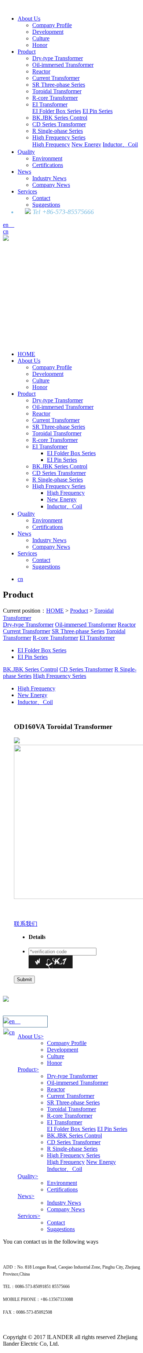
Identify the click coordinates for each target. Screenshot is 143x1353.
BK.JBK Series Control (59, 118)
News (24, 171)
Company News (51, 185)
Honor (39, 45)
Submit (24, 979)
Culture (41, 38)
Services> (29, 1216)
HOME (26, 354)
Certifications (47, 165)
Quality (26, 152)
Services (27, 191)
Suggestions (46, 205)
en (8, 225)
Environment (47, 158)
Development (47, 32)
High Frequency (51, 144)
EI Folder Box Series (56, 111)
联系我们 (25, 924)
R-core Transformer (55, 98)
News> (26, 1196)
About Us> (31, 1036)
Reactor (41, 71)
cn (5, 231)
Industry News (49, 178)
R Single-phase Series (57, 131)
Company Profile (52, 25)
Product (27, 51)
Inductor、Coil (120, 144)
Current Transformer (56, 78)
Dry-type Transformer (57, 58)
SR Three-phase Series (58, 84)
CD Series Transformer (59, 124)
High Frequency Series (58, 137)
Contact (41, 198)
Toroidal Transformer (56, 91)
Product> (28, 1069)
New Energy (86, 144)
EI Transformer (49, 104)
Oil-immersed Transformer (63, 65)
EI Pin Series (97, 111)
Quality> (28, 1176)
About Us (29, 18)
